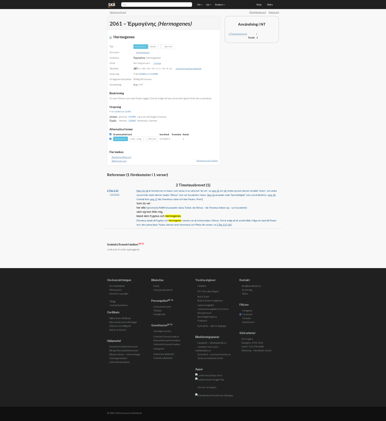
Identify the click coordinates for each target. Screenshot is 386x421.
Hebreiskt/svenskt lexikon (166, 344)
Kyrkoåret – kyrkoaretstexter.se (214, 354)
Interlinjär (115, 194)
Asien (162, 207)
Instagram (247, 310)
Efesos (199, 207)
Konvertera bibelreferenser (123, 346)
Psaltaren (202, 320)
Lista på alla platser (163, 289)
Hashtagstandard (118, 358)
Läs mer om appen (206, 387)
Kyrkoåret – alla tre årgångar (211, 325)
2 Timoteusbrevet (238, 33)
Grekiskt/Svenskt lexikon (166, 336)
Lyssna (157, 63)
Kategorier (159, 348)
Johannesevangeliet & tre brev (213, 308)
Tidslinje (157, 310)
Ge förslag (247, 289)
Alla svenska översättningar (123, 322)
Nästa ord (274, 12)
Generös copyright (118, 293)
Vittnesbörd (115, 289)
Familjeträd (159, 314)
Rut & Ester (203, 296)
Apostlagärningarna (207, 316)
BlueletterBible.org (121, 157)
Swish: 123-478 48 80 (253, 346)
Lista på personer (162, 306)
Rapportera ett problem (207, 160)
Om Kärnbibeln (117, 285)
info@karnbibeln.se (251, 285)
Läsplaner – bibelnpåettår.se (211, 342)
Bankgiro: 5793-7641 (252, 342)
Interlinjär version (162, 331)
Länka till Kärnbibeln (119, 362)
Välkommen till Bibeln (120, 318)
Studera (219, 4)
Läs (208, 4)
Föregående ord (257, 12)
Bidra (269, 4)
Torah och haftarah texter (210, 358)
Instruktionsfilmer (119, 305)
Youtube (246, 318)
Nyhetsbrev (248, 322)
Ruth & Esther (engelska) (210, 300)
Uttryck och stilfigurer (120, 325)
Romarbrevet (204, 312)
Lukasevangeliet (205, 305)
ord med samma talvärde (188, 68)
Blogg (112, 301)
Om (199, 4)
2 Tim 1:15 (112, 190)
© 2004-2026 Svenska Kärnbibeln (124, 413)
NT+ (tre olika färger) (208, 291)
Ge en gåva (247, 338)
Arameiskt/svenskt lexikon (166, 340)
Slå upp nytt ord (118, 12)
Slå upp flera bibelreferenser (123, 350)
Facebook (247, 314)
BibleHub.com (119, 160)
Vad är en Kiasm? (117, 329)
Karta (156, 285)
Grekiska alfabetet (162, 357)
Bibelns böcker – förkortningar (124, 354)
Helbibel (201, 285)
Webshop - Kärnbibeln (256, 350)
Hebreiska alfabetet (163, 354)
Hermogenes (143, 52)
